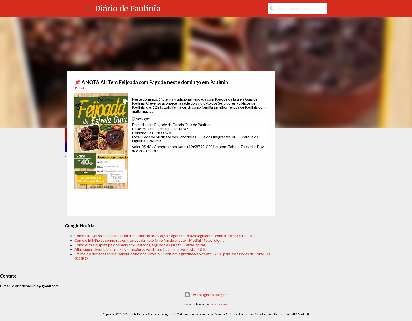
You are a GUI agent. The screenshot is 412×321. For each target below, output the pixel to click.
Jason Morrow (219, 304)
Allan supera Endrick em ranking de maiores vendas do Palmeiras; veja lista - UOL (140, 249)
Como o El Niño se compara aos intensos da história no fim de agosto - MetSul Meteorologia (149, 240)
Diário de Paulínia (127, 8)
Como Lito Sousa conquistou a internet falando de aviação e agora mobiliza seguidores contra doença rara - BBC (165, 235)
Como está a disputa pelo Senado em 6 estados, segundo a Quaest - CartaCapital (139, 244)
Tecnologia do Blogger (209, 294)
